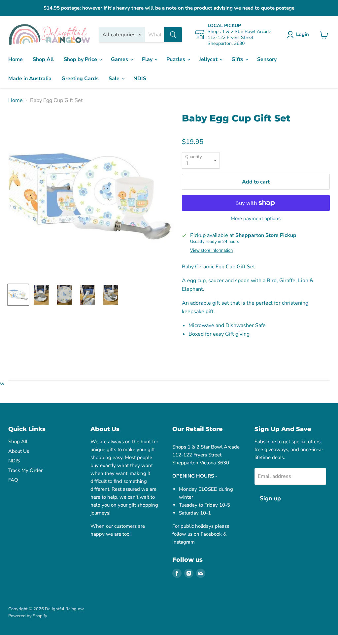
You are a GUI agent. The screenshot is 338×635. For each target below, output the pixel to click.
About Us (18, 451)
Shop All (43, 59)
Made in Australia (29, 78)
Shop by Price (81, 59)
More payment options (256, 218)
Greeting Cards (80, 78)
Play (148, 59)
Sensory (267, 59)
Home (15, 59)
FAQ (13, 480)
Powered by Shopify (27, 616)
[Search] (173, 34)
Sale (115, 78)
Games (120, 59)
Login (302, 34)
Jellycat (209, 59)
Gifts (238, 59)
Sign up (270, 498)
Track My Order (25, 470)
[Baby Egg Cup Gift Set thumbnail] (18, 294)
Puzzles (176, 59)
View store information (211, 250)
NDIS (139, 78)
